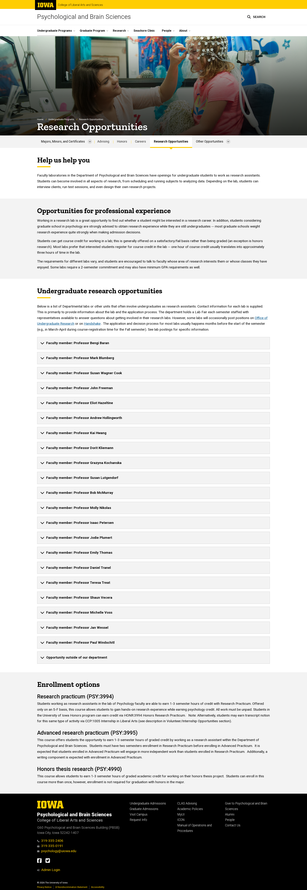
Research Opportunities (171, 141)
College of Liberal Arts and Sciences (80, 5)
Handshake (92, 324)
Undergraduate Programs (61, 119)
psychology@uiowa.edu (58, 851)
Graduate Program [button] (92, 30)
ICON (181, 820)
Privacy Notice (44, 887)
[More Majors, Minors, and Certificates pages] (89, 141)
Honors (122, 141)
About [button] (183, 30)
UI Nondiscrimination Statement (71, 887)
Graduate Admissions (144, 809)
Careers (140, 141)
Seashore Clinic (144, 30)
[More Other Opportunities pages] (228, 141)
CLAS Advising (187, 803)
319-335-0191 (52, 846)
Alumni (229, 814)
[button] (256, 17)
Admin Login (50, 870)
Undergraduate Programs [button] (54, 30)
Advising (103, 141)
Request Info (138, 820)
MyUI (181, 814)
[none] (153, 343)
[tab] (153, 343)
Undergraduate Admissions (148, 803)
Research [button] (119, 30)
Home (40, 119)
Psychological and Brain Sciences (84, 17)
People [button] (166, 30)
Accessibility (97, 887)
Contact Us (232, 825)
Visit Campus (138, 814)
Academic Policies (190, 809)
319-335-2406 (52, 841)
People (230, 820)
